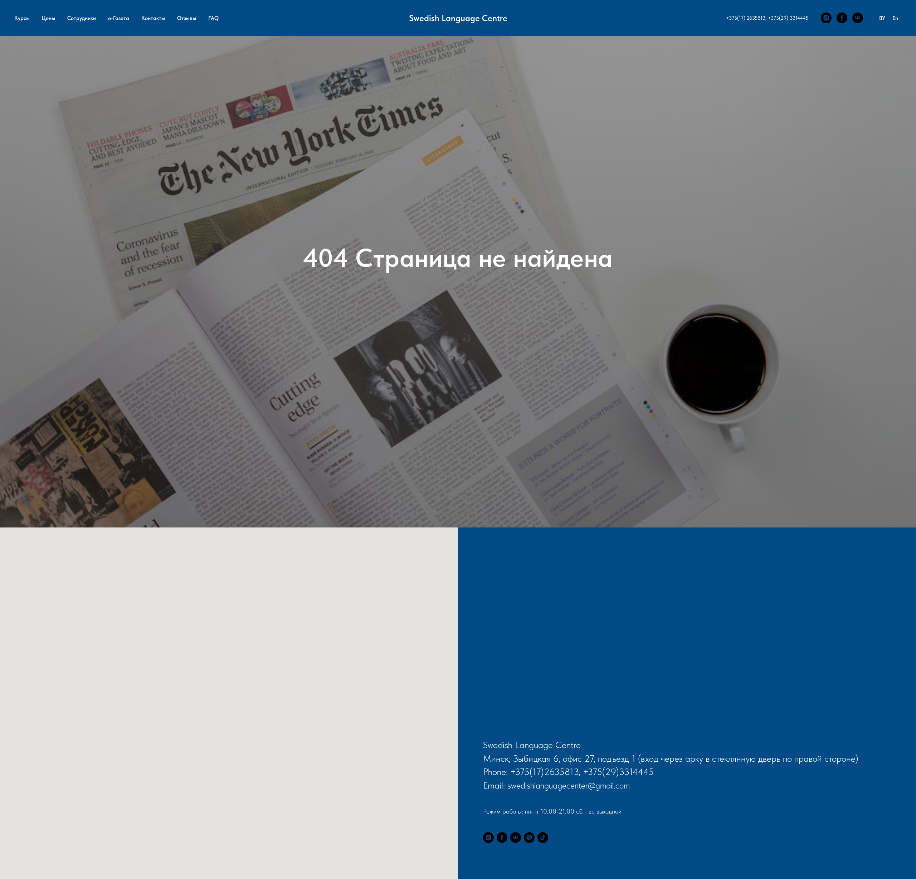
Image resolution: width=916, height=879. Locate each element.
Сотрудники (81, 18)
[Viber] (529, 837)
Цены (48, 18)
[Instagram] (826, 18)
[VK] (857, 18)
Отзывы (186, 18)
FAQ (213, 18)
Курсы (22, 18)
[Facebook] (842, 18)
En (895, 18)
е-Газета (118, 18)
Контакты (153, 18)
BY (882, 18)
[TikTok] (542, 837)
